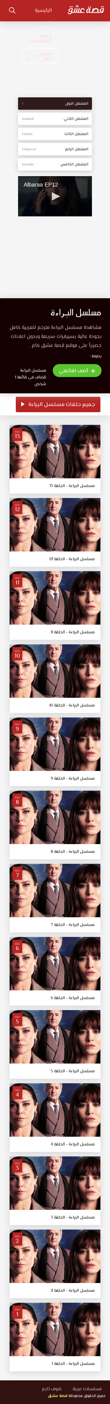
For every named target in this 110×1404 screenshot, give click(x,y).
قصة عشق (57, 1396)
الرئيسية (43, 11)
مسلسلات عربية (87, 1389)
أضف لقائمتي (74, 371)
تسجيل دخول (45, 56)
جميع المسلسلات (39, 38)
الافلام (45, 23)
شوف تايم (51, 1389)
